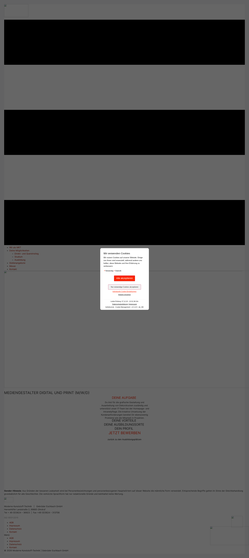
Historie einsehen (124, 295)
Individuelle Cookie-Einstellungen (124, 291)
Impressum (133, 304)
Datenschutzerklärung (120, 304)
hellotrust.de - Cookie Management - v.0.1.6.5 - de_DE (124, 307)
